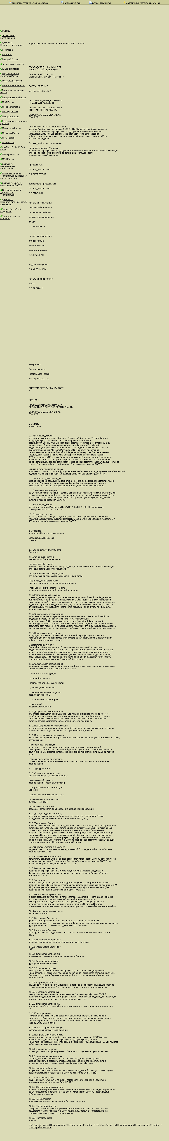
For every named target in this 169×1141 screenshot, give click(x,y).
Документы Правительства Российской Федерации (13, 201)
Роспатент (7, 54)
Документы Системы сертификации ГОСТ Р (11, 184)
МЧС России (8, 102)
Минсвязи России (10, 133)
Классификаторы (10, 69)
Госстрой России (10, 59)
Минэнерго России (11, 107)
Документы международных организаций (8, 166)
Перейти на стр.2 (42, 1125)
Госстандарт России (12, 81)
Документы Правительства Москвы (12, 44)
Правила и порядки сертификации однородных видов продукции (13, 175)
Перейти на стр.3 (58, 1125)
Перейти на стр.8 (142, 1125)
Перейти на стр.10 (42, 1127)
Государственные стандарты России (9, 75)
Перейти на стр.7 (125, 1125)
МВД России (8, 159)
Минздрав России (10, 154)
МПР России (8, 142)
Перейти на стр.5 (92, 1125)
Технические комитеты (13, 64)
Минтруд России (10, 112)
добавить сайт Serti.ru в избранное (143, 3)
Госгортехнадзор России (14, 97)
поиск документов (72, 3)
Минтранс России (10, 116)
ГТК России (7, 50)
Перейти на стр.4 (75, 1125)
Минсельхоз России (11, 128)
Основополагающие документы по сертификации (11, 192)
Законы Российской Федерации (10, 210)
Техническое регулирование (7, 36)
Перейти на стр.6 (109, 1125)
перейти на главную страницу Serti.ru (30, 3)
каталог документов (101, 3)
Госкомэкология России (13, 85)
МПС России (8, 138)
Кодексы (6, 31)
